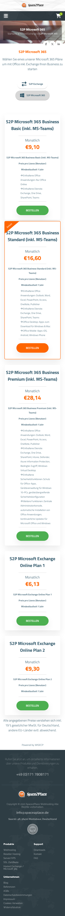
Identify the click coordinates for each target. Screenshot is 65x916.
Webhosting (9, 850)
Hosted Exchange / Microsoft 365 (13, 867)
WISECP (39, 745)
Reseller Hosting (11, 854)
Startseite (12, 33)
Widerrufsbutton (12, 907)
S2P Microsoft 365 (36, 95)
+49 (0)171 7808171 (32, 774)
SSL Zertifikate (10, 862)
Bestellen (32, 210)
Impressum (9, 899)
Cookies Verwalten (13, 903)
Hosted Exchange (28, 33)
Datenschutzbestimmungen (16, 895)
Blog (5, 882)
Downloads (39, 850)
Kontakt (38, 854)
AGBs (6, 891)
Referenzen (9, 887)
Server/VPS (9, 858)
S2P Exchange (36, 84)
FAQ (36, 858)
